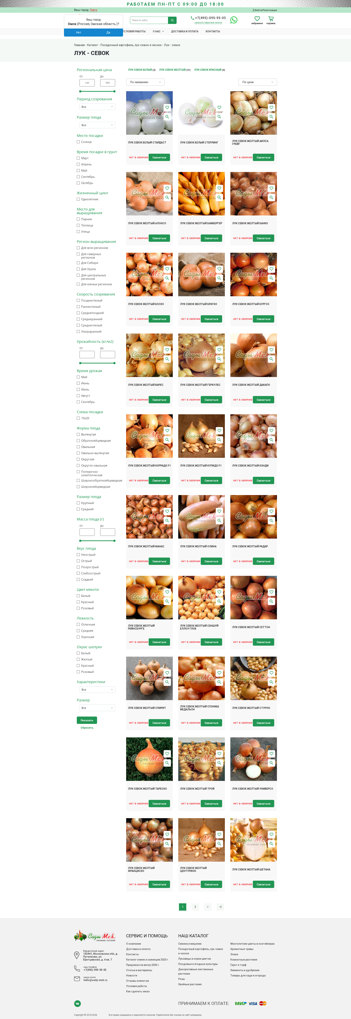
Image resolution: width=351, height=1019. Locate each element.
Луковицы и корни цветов (194, 958)
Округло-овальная (94, 465)
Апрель (86, 164)
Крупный (87, 503)
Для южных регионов (96, 284)
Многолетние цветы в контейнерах (252, 943)
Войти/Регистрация (265, 10)
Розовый (87, 608)
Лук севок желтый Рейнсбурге (141, 627)
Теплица (87, 225)
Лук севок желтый (172, 69)
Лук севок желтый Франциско (141, 870)
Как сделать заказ (138, 991)
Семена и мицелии (189, 943)
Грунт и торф (238, 964)
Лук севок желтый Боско (146, 304)
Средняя (87, 630)
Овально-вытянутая (95, 453)
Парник (86, 219)
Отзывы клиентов (137, 980)
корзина (271, 23)
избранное (257, 23)
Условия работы (134, 31)
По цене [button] (248, 82)
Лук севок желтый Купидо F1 (201, 465)
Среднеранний (91, 319)
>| (220, 906)
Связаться (159, 157)
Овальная (88, 447)
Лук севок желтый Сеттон (251, 627)
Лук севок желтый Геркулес (200, 384)
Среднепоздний (92, 313)
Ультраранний (91, 331)
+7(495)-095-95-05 (210, 18)
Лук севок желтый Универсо (252, 788)
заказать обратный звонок (208, 22)
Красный (87, 602)
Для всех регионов (94, 248)
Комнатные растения (243, 959)
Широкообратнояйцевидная (101, 480)
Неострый (88, 554)
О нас (157, 31)
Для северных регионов (91, 255)
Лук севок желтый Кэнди (250, 465)
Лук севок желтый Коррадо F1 (149, 465)
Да (108, 32)
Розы (181, 979)
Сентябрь (88, 177)
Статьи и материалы (139, 970)
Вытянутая (88, 434)
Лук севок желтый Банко (250, 223)
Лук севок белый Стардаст (147, 142)
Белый (85, 596)
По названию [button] (139, 82)
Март (84, 158)
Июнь (85, 383)
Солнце (86, 142)
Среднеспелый (91, 325)
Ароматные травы (241, 949)
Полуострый (90, 567)
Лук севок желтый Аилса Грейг (250, 143)
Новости (131, 975)
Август (85, 395)
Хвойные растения (190, 984)
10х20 (85, 418)
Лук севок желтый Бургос (250, 304)
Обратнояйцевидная (96, 440)
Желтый (86, 659)
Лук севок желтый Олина (198, 546)
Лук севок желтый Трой (197, 788)
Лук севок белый (140, 69)
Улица (85, 231)
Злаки (234, 954)
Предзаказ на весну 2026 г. (143, 964)
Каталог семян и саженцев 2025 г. (147, 959)
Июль (85, 389)
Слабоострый (90, 573)
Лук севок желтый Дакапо (251, 384)
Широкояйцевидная (95, 486)
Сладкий (87, 579)
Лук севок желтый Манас (146, 546)
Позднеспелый (91, 300)
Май (84, 170)
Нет (78, 32)
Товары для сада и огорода (248, 975)
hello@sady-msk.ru (95, 980)
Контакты (213, 31)
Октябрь (87, 183)
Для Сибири (89, 263)
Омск (93, 10)
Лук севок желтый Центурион (193, 870)
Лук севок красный (207, 69)
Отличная (88, 624)
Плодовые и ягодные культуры (198, 964)
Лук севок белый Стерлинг (199, 142)
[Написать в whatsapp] (232, 22)
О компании (133, 943)
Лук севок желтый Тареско (147, 788)
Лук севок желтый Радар (250, 546)
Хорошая (87, 637)
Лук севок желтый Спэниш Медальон (199, 708)
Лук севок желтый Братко (198, 304)
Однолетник (89, 199)
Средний (87, 509)
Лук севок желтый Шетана (251, 869)
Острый (86, 561)
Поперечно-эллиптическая (91, 473)
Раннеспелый (91, 306)
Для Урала (88, 269)
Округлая (87, 459)
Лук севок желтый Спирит (147, 708)
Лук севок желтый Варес (145, 384)
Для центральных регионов (93, 277)
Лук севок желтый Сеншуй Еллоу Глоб (199, 627)
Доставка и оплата (184, 31)
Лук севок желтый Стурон (251, 708)
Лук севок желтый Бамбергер (201, 223)
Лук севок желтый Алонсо (147, 223)
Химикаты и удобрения (244, 970)
